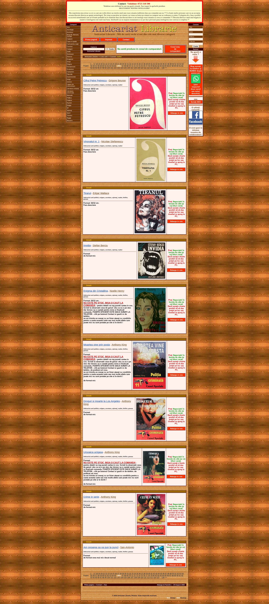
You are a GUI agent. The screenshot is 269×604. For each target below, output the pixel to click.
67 (123, 66)
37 (142, 64)
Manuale (70, 95)
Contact (126, 40)
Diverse (69, 56)
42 (154, 64)
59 (101, 66)
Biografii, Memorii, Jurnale (73, 35)
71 (132, 66)
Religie (69, 105)
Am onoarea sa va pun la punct (101, 547)
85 (166, 66)
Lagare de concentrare (71, 85)
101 (111, 68)
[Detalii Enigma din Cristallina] (150, 332)
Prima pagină (91, 40)
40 (149, 64)
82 (158, 66)
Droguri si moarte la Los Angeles (102, 401)
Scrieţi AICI (196, 102)
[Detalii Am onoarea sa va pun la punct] (156, 564)
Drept (69, 62)
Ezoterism (70, 69)
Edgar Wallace (101, 193)
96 (98, 68)
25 (113, 64)
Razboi (69, 103)
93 (91, 68)
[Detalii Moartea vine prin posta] (149, 388)
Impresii (108, 40)
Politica (69, 98)
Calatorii (69, 39)
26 (116, 64)
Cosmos (70, 46)
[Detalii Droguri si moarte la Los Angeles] (151, 439)
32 (130, 64)
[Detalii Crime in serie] (151, 534)
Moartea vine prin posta (97, 344)
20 (102, 64)
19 (99, 64)
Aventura (70, 32)
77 (147, 66)
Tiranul (87, 193)
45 (161, 64)
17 (94, 64)
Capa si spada (72, 41)
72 (135, 66)
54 (183, 64)
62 (108, 66)
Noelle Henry (117, 291)
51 (175, 64)
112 (148, 68)
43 (156, 64)
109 (138, 68)
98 (103, 68)
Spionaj (69, 110)
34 (135, 64)
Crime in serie (91, 497)
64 (113, 66)
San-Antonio (127, 547)
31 (128, 64)
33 (133, 64)
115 (158, 68)
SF (68, 108)
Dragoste (70, 59)
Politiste (69, 100)
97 (101, 68)
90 (177, 66)
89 (175, 66)
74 (139, 66)
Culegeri (69, 49)
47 (166, 64)
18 (97, 64)
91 (180, 66)
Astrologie (70, 30)
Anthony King (119, 344)
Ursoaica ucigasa (93, 452)
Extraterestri (71, 67)
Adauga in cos (176, 113)
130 (163, 68)
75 (142, 66)
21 (104, 64)
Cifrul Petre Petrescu (95, 80)
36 (140, 64)
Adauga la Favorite (164, 585)
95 (96, 68)
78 (149, 66)
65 (115, 66)
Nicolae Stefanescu (112, 141)
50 (173, 64)
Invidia (87, 245)
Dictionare (70, 54)
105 (125, 68)
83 (161, 66)
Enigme (69, 64)
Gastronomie (71, 77)
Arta (68, 27)
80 (154, 66)
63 (110, 66)
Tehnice (69, 115)
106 (128, 68)
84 (163, 66)
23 (109, 64)
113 (151, 68)
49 (171, 64)
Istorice (69, 82)
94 (94, 68)
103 (118, 68)
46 (163, 64)
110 (142, 68)
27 (118, 64)
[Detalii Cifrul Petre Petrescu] (147, 128)
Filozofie (69, 74)
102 (115, 68)
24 (111, 64)
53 (180, 64)
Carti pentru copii (72, 44)
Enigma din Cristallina (96, 291)
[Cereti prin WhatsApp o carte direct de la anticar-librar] (195, 83)
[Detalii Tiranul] (150, 232)
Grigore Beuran (117, 80)
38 (144, 64)
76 (144, 66)
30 (125, 64)
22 (106, 64)
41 (152, 64)
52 (178, 64)
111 (145, 68)
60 (103, 66)
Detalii (88, 75)
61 (106, 66)
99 (106, 68)
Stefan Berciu (100, 245)
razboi (119, 56)
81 (156, 66)
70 (130, 66)
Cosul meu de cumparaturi (175, 49)
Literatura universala (70, 92)
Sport (68, 113)
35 (137, 64)
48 (168, 64)
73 (137, 66)
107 (132, 68)
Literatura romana (73, 88)
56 (94, 66)
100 (108, 68)
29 (123, 64)
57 (96, 66)
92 (182, 66)
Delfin (69, 51)
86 (168, 66)
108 (135, 68)
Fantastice (70, 72)
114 (154, 68)
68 (125, 66)
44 (159, 64)
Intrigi (68, 79)
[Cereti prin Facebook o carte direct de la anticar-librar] (196, 124)
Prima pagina (89, 585)
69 (127, 66)
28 (121, 64)
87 (170, 66)
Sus (105, 585)
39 (147, 64)
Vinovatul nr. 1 (91, 141)
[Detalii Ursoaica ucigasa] (154, 482)
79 (151, 66)
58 (98, 66)
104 (121, 68)
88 (173, 66)
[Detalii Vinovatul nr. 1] (151, 180)
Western (70, 120)
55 (91, 66)
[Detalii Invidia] (152, 278)
